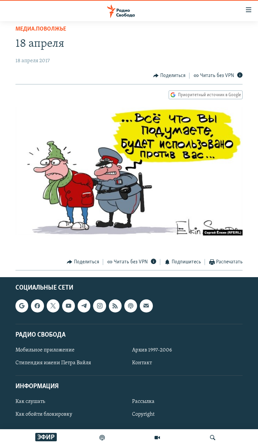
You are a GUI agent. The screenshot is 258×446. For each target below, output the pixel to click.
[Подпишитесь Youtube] (68, 306)
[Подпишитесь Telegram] (84, 306)
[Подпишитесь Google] (21, 306)
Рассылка (143, 402)
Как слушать (30, 402)
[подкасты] (102, 437)
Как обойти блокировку (43, 414)
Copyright (143, 414)
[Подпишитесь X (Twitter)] (53, 306)
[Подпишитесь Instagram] (99, 306)
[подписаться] (146, 306)
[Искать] (213, 437)
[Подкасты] (130, 306)
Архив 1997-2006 (152, 350)
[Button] (169, 75)
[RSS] (115, 306)
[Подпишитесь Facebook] (37, 306)
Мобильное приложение (45, 350)
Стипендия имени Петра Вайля (53, 363)
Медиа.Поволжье (40, 29)
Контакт (142, 363)
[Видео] (157, 437)
